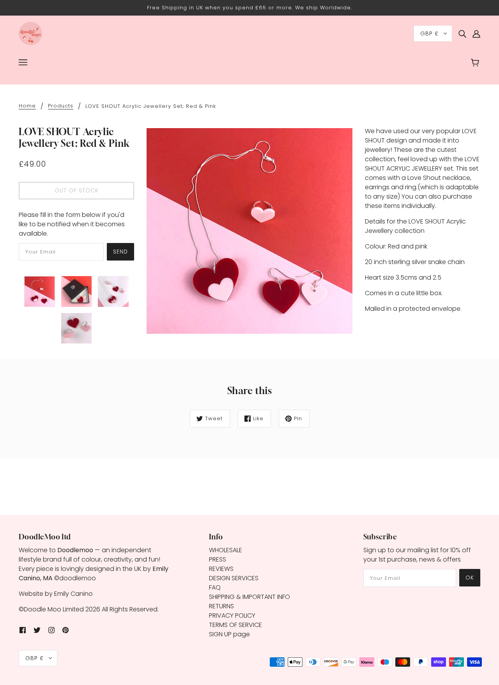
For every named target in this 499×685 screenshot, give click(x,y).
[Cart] (476, 63)
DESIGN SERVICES (233, 578)
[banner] (30, 32)
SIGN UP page (229, 634)
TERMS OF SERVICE (235, 624)
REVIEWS (221, 568)
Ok (469, 577)
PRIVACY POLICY (232, 615)
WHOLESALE (225, 550)
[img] (462, 33)
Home (27, 106)
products (60, 106)
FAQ (215, 587)
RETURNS (221, 606)
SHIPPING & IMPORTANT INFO (249, 596)
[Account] (476, 33)
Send (120, 251)
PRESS (217, 559)
